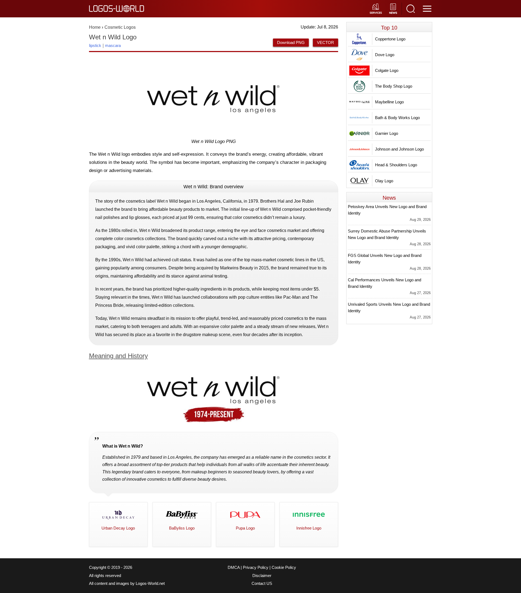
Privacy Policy (255, 567)
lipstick (95, 45)
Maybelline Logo (389, 102)
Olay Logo (384, 180)
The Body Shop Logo (393, 86)
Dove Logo (384, 54)
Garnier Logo (386, 133)
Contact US (262, 583)
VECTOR (325, 42)
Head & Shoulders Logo (396, 164)
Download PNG (291, 42)
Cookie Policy (284, 567)
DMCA (234, 567)
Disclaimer (261, 575)
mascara (113, 45)
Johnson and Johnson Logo (399, 149)
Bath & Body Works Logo (397, 117)
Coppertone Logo (390, 39)
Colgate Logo (386, 70)
